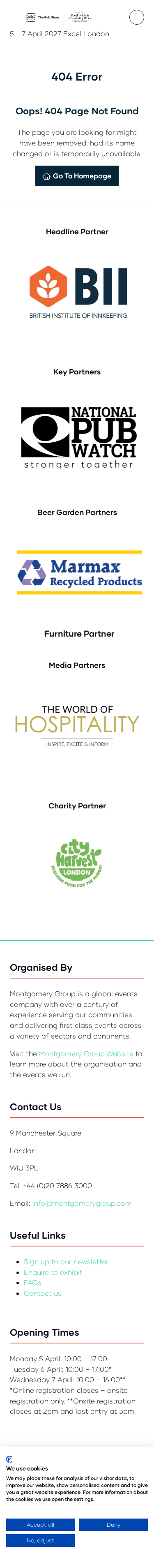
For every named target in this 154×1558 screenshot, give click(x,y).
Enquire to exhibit (53, 1272)
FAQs (32, 1282)
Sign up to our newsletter (66, 1261)
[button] (136, 17)
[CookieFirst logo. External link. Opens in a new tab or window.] (9, 1459)
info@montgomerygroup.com (82, 1203)
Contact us (43, 1293)
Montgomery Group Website (87, 1053)
